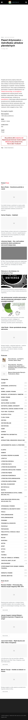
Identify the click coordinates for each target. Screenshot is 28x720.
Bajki (2, 388)
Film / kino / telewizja (7, 411)
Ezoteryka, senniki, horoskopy (10, 406)
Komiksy (3, 452)
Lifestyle (4, 458)
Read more (5, 610)
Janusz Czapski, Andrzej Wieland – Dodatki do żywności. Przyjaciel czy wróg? (12, 617)
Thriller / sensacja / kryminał (10, 557)
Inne (2, 437)
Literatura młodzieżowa (8, 467)
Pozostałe (4, 526)
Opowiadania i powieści (8, 506)
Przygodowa (5, 529)
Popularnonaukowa (7, 514)
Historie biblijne (6, 423)
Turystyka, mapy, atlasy (8, 560)
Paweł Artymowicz (9, 147)
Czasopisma (4, 400)
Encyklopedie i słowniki (8, 403)
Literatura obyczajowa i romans (11, 469)
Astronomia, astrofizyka (9, 37)
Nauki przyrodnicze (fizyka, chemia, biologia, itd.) (11, 493)
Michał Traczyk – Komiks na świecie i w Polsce (13, 670)
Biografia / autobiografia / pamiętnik (12, 394)
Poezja (3, 512)
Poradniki (4, 520)
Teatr (3, 552)
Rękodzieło (4, 534)
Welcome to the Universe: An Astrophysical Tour (10, 272)
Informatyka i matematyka (9, 434)
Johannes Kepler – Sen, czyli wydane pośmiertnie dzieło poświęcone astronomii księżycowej (12, 243)
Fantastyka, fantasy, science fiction (12, 408)
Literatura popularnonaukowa (10, 478)
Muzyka (3, 490)
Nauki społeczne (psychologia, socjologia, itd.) (10, 500)
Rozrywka (4, 540)
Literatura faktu (6, 464)
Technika (3, 555)
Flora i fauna (5, 417)
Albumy (3, 383)
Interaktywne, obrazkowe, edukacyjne (13, 440)
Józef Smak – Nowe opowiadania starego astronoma (13, 328)
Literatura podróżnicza (8, 475)
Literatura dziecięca (7, 461)
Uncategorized (5, 563)
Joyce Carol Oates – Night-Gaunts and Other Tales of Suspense (13, 641)
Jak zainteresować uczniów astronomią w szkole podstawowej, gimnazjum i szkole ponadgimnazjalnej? (14, 299)
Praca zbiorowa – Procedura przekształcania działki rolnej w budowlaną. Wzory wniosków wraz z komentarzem (17, 367)
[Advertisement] (14, 20)
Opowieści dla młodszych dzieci (10, 509)
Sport (3, 546)
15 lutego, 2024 (4, 48)
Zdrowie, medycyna (6, 575)
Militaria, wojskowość (8, 484)
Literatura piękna (6, 472)
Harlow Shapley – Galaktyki (9, 215)
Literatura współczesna (8, 481)
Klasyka (3, 449)
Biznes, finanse (5, 397)
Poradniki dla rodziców (8, 523)
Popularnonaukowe (7, 517)
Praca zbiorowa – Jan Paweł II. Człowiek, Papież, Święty (16, 359)
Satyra (3, 543)
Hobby (3, 428)
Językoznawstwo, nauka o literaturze (12, 445)
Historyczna (5, 426)
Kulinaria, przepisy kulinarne (10, 455)
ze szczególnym (17, 91)
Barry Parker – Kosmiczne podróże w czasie (12, 188)
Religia (3, 537)
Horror (3, 431)
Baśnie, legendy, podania (8, 391)
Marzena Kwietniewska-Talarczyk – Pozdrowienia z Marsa (17, 373)
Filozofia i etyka (6, 414)
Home (2, 37)
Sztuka (3, 549)
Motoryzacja (5, 487)
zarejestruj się (19, 138)
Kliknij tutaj (8, 142)
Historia (3, 420)
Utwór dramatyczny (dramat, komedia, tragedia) (12, 567)
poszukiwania (4, 99)
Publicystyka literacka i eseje (10, 532)
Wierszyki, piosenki (6, 573)
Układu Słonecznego (6, 91)
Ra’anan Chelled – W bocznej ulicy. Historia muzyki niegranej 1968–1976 (12, 585)
